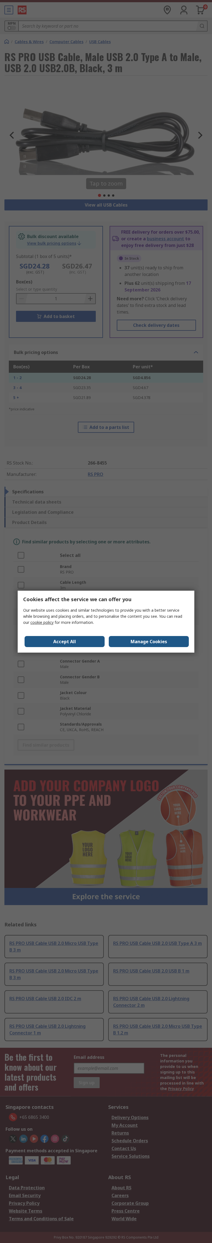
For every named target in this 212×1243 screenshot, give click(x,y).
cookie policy (42, 622)
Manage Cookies (149, 642)
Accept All (64, 642)
